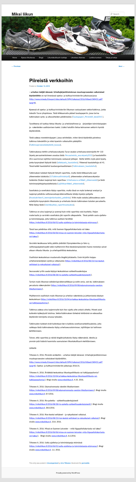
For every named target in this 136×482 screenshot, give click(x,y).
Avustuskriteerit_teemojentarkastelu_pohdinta (50, 198)
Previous (16, 66)
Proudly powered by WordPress (68, 473)
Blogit (41, 57)
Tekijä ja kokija (111, 57)
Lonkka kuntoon (95, 57)
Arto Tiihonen (66, 463)
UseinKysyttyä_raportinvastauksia (59, 205)
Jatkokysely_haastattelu (67, 163)
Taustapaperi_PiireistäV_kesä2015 (87, 117)
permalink (85, 463)
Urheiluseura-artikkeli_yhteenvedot (82, 180)
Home (14, 57)
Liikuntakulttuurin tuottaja (57, 57)
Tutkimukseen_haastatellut (84, 166)
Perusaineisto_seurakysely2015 (78, 155)
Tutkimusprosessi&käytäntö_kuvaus (45, 145)
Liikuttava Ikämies (78, 57)
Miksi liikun (22, 14)
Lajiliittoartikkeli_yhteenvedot (71, 184)
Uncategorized (52, 463)
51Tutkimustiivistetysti (59, 177)
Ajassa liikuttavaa (28, 57)
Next (121, 66)
